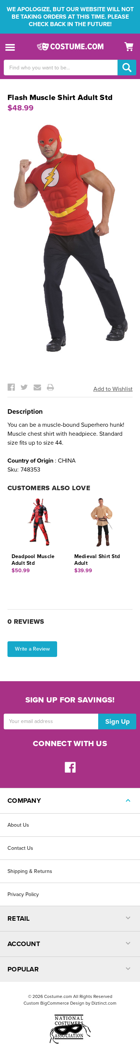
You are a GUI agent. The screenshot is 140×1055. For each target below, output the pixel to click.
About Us (18, 825)
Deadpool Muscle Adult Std (33, 559)
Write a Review (32, 649)
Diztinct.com (103, 1003)
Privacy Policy (23, 894)
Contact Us (20, 848)
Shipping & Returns (29, 871)
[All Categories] (10, 47)
